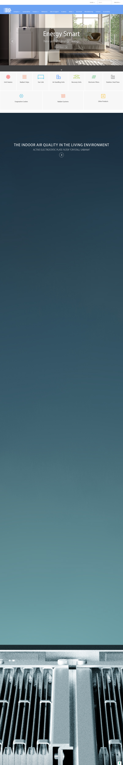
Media (71, 12)
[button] (9, 39)
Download (79, 12)
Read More (59, 47)
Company (16, 12)
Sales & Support (54, 12)
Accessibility (106, 12)
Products (35, 12)
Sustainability (26, 12)
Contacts (98, 12)
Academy (63, 12)
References (44, 12)
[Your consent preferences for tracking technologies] (119, 763)
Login (92, 2)
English (116, 2)
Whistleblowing (88, 12)
